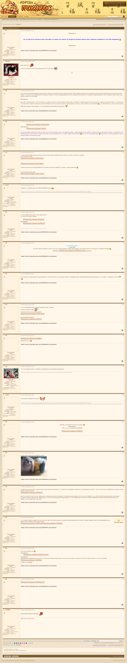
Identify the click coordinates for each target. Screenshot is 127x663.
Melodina (7, 61)
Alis (6, 30)
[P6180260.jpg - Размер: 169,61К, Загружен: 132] (72, 431)
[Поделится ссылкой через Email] (28, 643)
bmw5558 (7, 609)
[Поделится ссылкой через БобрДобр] (26, 643)
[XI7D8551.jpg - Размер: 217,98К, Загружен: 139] (52, 523)
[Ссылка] (44, 50)
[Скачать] (32, 643)
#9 (123, 273)
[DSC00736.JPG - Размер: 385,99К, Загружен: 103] (32, 492)
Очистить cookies (16, 660)
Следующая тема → (120, 642)
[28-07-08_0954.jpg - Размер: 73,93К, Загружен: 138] (32, 163)
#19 (123, 579)
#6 (123, 185)
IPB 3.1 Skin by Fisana (114, 657)
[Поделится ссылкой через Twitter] (12, 643)
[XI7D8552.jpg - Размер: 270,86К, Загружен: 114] (31, 523)
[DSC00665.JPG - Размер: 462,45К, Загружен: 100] (34, 466)
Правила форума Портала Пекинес (103, 19)
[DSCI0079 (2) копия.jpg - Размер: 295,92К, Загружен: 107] (36, 554)
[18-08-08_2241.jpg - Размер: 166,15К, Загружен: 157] (32, 158)
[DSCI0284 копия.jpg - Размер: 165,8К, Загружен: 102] (32, 313)
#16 (123, 486)
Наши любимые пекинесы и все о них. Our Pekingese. (31, 19)
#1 (123, 30)
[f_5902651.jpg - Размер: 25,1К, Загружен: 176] (31, 560)
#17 (123, 517)
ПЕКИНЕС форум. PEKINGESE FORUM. (10, 19)
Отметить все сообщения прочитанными (27, 660)
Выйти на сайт (4, 16)
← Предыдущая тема (97, 642)
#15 (123, 452)
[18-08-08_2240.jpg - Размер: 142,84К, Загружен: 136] (37, 124)
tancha (7, 185)
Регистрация (115, 4)
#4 (123, 121)
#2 (123, 61)
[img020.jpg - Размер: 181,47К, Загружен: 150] (36, 128)
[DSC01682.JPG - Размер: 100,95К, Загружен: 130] (34, 223)
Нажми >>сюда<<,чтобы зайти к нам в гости (31, 50)
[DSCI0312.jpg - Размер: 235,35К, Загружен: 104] (31, 319)
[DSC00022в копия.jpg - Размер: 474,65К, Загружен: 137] (72, 250)
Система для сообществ (117, 660)
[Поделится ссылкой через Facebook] (14, 643)
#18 (123, 548)
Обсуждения (12, 16)
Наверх (3, 660)
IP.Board (123, 660)
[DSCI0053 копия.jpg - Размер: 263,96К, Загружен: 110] (32, 582)
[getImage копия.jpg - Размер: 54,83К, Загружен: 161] (32, 173)
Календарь (26, 16)
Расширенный (126, 16)
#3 (123, 90)
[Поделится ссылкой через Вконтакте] (22, 643)
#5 (123, 152)
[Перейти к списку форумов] (31, 7)
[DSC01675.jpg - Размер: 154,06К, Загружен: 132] (33, 219)
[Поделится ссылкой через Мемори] (24, 643)
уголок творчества (52, 50)
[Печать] (30, 643)
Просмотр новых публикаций (118, 19)
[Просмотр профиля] (11, 39)
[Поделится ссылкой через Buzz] (18, 643)
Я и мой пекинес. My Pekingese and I (51, 19)
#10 (123, 304)
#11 (123, 335)
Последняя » (18, 24)
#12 (123, 366)
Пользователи (20, 16)
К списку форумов (8, 660)
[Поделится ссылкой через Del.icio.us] (20, 643)
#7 (123, 212)
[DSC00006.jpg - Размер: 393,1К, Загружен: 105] (31, 338)
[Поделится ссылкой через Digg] (16, 643)
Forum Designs (121, 657)
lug (6, 366)
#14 (123, 421)
